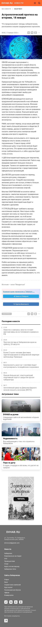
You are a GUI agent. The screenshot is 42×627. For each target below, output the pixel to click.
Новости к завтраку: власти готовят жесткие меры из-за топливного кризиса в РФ (20, 332)
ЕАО (5, 558)
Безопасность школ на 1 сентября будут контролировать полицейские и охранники (21, 366)
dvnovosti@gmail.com (11, 543)
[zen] (15, 602)
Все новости (6, 9)
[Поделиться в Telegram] (28, 32)
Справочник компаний (12, 585)
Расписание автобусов (12, 590)
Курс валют (8, 587)
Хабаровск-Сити (10, 569)
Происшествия (9, 561)
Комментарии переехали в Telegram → (19, 292)
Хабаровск (18, 9)
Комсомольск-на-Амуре (12, 556)
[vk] (10, 602)
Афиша (6, 592)
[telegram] (6, 602)
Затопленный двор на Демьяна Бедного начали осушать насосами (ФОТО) (20, 389)
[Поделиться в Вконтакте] (32, 32)
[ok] (20, 602)
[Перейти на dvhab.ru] (7, 3)
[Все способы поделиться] (39, 32)
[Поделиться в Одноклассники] (35, 32)
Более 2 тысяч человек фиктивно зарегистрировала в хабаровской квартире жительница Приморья (21, 355)
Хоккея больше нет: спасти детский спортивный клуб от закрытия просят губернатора (18, 377)
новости (18, 3)
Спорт (6, 564)
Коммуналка (8, 595)
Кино (6, 582)
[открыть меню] (35, 3)
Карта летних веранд (11, 566)
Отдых (6, 579)
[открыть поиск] (39, 3)
